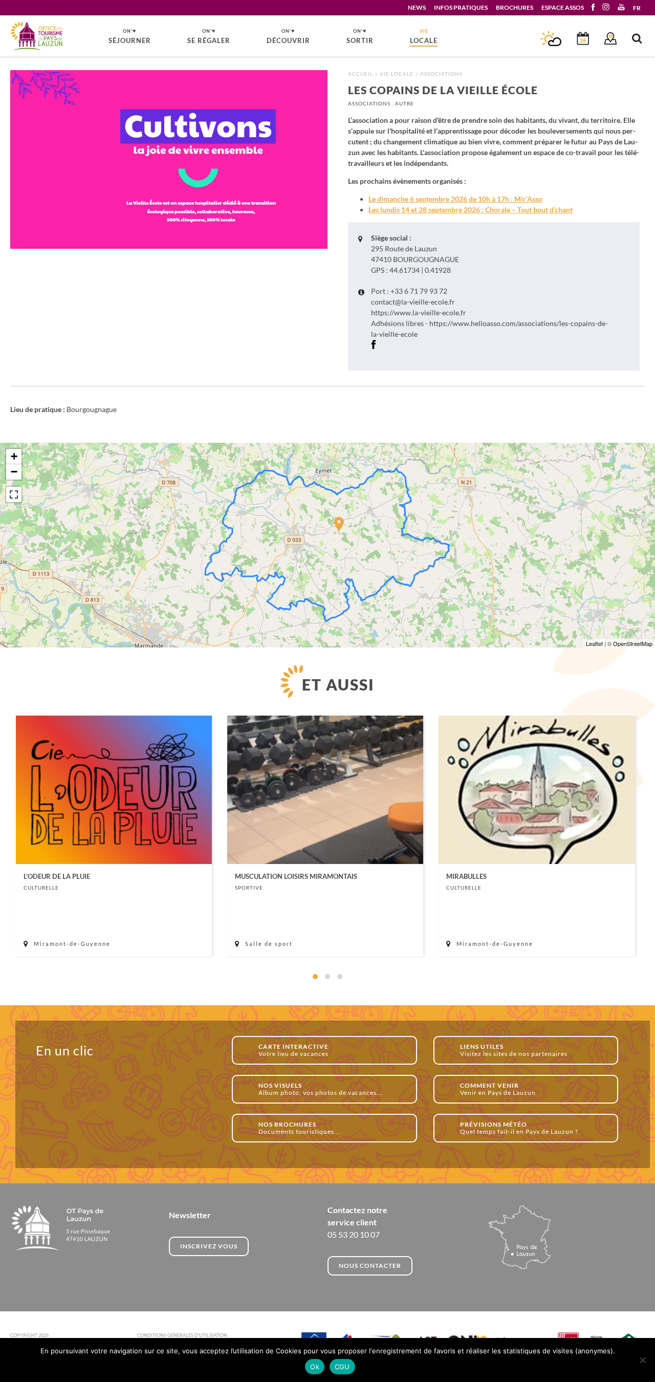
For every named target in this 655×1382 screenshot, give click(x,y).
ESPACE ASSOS (562, 7)
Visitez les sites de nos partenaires (513, 1050)
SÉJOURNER (129, 36)
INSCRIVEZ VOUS (208, 1246)
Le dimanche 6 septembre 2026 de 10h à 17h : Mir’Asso (455, 199)
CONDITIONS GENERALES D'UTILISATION (182, 1335)
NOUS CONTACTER (370, 1265)
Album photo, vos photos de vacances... (320, 1089)
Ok (314, 1367)
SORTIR (360, 36)
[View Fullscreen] (13, 494)
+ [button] (14, 456)
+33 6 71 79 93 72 (418, 291)
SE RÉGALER (208, 36)
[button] (315, 976)
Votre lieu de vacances (293, 1050)
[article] (114, 836)
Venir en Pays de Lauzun (498, 1089)
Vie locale (396, 74)
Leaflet (594, 643)
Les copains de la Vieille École (37, 36)
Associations (441, 74)
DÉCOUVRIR (288, 36)
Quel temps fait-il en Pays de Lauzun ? (519, 1127)
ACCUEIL (360, 74)
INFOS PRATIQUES (461, 7)
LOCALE (424, 36)
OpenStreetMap (632, 643)
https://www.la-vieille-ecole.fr (418, 312)
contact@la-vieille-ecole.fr (413, 301)
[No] (642, 1360)
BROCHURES (514, 7)
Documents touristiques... (299, 1127)
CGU (342, 1367)
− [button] (14, 471)
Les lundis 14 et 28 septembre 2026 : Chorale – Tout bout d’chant (470, 209)
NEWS (417, 7)
